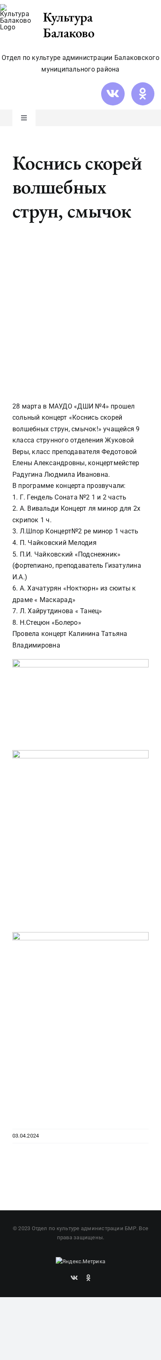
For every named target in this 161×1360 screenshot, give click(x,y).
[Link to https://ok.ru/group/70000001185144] (142, 93)
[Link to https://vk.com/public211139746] (112, 93)
